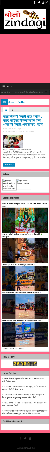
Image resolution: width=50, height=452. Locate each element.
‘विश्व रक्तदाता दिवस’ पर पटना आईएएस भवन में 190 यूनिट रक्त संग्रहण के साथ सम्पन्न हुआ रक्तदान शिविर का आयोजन (24, 412)
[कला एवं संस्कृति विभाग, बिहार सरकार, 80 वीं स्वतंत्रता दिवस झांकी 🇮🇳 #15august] (25, 250)
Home (11, 102)
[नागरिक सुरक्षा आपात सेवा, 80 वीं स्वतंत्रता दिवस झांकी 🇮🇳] (25, 278)
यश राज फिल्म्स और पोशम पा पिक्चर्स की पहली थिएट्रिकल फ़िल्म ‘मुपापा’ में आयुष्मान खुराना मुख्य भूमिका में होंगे (23, 396)
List (12, 110)
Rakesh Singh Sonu (18, 129)
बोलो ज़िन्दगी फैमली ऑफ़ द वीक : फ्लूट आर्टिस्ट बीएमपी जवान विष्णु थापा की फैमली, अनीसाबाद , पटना (23, 120)
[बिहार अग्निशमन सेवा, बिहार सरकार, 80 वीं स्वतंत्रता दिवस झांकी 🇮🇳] (25, 306)
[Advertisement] (25, 58)
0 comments (29, 131)
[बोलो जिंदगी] (25, 19)
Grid (6, 110)
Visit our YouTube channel (13, 348)
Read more (8, 165)
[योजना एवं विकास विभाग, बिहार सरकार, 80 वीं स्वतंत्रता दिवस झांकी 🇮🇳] (25, 334)
